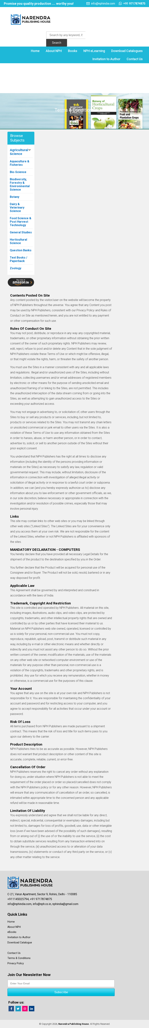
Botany (14, 197)
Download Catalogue (19, 942)
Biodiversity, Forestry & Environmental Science (20, 184)
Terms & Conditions (19, 958)
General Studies (21, 232)
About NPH (54, 51)
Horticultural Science (18, 241)
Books (72, 51)
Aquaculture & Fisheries (19, 163)
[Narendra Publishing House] (31, 20)
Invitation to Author (106, 59)
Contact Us (135, 59)
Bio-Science (18, 172)
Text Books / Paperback (18, 259)
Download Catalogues (127, 51)
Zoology (15, 268)
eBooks (11, 932)
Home (35, 51)
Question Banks (20, 250)
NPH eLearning (94, 51)
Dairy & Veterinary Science (17, 207)
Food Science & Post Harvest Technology (20, 222)
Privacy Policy (15, 963)
